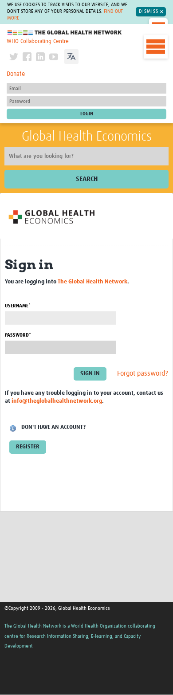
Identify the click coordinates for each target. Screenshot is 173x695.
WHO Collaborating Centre (38, 41)
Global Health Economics (87, 136)
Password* (18, 335)
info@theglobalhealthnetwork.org (57, 401)
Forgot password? (142, 373)
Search (87, 179)
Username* (18, 305)
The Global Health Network (65, 32)
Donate (16, 74)
